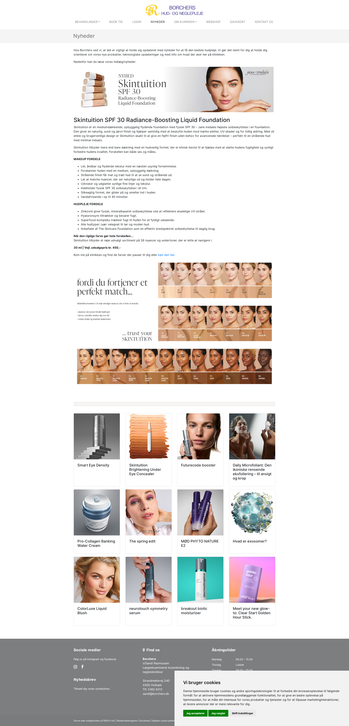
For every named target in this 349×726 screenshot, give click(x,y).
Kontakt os (264, 22)
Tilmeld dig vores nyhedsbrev (92, 688)
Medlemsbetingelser (127, 720)
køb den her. (166, 255)
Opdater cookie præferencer (166, 720)
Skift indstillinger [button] (242, 713)
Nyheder (158, 22)
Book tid (116, 22)
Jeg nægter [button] (218, 713)
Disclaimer (144, 720)
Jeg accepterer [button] (195, 713)
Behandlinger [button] (86, 22)
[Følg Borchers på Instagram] (75, 667)
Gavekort (237, 22)
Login (136, 22)
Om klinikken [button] (184, 22)
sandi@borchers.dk (156, 694)
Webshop (213, 22)
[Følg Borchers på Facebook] (82, 667)
